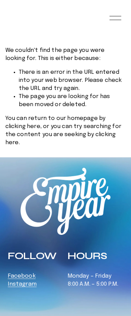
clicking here (22, 126)
